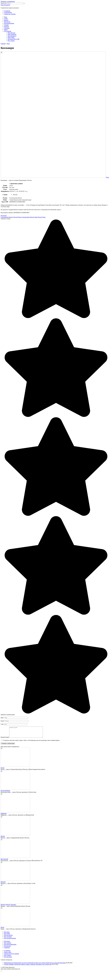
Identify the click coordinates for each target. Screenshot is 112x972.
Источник (4, 215)
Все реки (7, 932)
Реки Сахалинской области (26, 217)
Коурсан (3, 881)
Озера (6, 18)
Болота (6, 20)
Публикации (8, 12)
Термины (7, 947)
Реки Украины (12, 34)
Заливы (6, 25)
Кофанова (4, 813)
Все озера (7, 933)
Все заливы (7, 943)
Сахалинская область (7, 217)
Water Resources (5, 5)
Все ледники (8, 936)
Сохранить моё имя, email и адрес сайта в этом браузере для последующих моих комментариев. (31, 740)
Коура (2, 927)
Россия (16, 217)
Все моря (7, 941)
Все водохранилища (10, 944)
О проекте (7, 11)
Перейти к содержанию (8, 1)
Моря (5, 29)
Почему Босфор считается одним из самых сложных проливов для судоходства (27, 964)
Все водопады (8, 935)
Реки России (11, 32)
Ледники (7, 28)
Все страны (11, 40)
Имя (2, 717)
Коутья (3, 836)
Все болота (7, 946)
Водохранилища (9, 23)
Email (3, 721)
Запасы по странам (9, 14)
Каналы (6, 26)
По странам (7, 31)
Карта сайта (7, 952)
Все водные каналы (10, 938)
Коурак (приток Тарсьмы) (8, 904)
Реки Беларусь (12, 36)
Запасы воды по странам (11, 953)
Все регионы (8, 957)
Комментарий (5, 737)
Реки (5, 17)
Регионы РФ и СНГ (14, 39)
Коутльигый (4, 859)
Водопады (7, 21)
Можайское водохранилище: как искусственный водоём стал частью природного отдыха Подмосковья (35, 962)
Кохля (2, 767)
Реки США (11, 37)
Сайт (2, 724)
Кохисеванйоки (5, 790)
